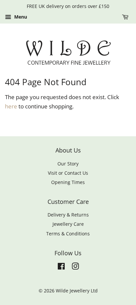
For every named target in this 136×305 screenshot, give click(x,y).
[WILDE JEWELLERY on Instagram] (75, 267)
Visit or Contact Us (68, 173)
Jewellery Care (68, 224)
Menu (20, 17)
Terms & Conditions (68, 233)
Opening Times (68, 182)
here (11, 106)
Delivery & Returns (68, 215)
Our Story (68, 163)
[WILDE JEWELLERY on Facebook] (61, 267)
